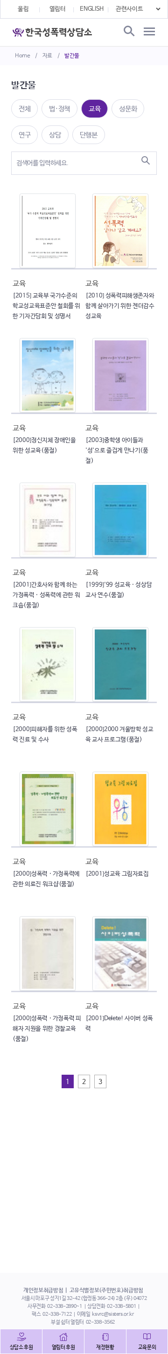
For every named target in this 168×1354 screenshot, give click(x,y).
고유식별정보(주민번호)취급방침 (106, 1290)
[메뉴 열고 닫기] (149, 31)
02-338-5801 (121, 1306)
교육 (94, 109)
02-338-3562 (100, 1322)
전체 (24, 109)
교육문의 (147, 1347)
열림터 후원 (63, 1347)
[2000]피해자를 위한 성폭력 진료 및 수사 (45, 734)
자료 (47, 56)
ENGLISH (92, 9)
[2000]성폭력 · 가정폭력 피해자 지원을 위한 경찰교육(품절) (47, 1029)
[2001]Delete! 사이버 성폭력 (119, 1023)
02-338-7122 (56, 1314)
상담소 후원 (21, 1347)
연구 (24, 135)
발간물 (71, 56)
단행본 (89, 135)
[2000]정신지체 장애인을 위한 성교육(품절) (44, 445)
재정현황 (105, 1347)
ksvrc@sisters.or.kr (112, 1314)
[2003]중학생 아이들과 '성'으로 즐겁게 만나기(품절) (116, 450)
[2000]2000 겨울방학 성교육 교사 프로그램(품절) (119, 734)
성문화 (128, 109)
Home (22, 56)
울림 (23, 9)
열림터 (57, 9)
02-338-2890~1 (64, 1306)
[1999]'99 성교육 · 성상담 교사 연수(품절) (118, 590)
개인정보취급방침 (43, 1290)
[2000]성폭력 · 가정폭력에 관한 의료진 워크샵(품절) (46, 879)
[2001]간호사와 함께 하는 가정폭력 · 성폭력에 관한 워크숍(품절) (46, 595)
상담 (55, 135)
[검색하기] (145, 160)
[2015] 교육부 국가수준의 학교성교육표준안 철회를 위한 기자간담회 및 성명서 (46, 306)
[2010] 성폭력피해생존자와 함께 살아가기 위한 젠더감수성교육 (119, 306)
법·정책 (59, 109)
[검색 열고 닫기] (128, 31)
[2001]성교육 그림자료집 (117, 873)
